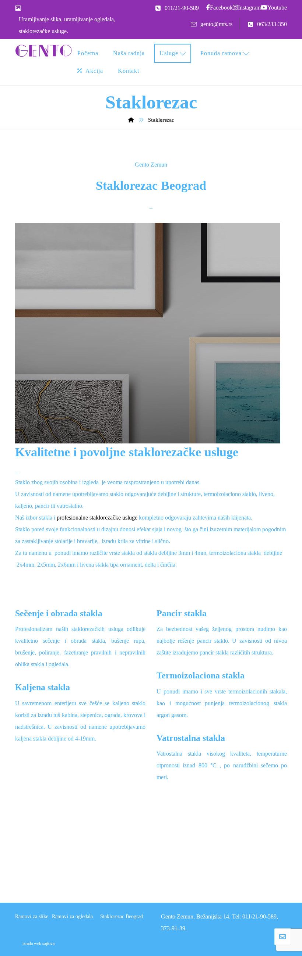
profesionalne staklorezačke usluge (97, 517)
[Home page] (131, 120)
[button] (219, 7)
